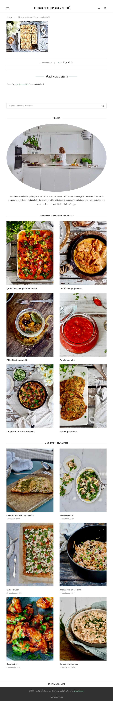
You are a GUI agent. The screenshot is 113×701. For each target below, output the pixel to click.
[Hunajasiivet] (29, 629)
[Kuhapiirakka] (29, 554)
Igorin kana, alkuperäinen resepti (21, 288)
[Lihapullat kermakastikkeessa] (29, 396)
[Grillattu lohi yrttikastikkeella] (29, 480)
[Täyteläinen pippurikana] (83, 253)
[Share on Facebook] (63, 62)
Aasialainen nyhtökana (70, 590)
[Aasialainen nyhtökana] (83, 554)
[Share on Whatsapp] (72, 62)
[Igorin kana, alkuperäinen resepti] (29, 253)
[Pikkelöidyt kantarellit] (29, 325)
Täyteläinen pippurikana (71, 288)
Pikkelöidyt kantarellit (16, 360)
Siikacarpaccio (66, 515)
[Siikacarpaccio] (83, 480)
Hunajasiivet (12, 664)
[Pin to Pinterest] (69, 62)
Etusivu (9, 17)
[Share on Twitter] (66, 62)
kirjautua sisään (23, 84)
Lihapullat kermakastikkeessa (20, 431)
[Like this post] (60, 62)
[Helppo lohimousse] (83, 629)
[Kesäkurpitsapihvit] (83, 396)
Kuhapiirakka (12, 590)
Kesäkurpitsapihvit (68, 431)
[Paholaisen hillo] (83, 325)
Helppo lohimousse (69, 664)
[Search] (105, 8)
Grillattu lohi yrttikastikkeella (20, 515)
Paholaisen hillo (67, 360)
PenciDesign (79, 691)
